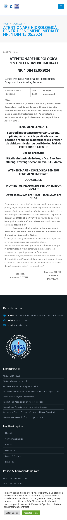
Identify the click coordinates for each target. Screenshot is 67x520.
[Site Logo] (11, 6)
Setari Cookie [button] (12, 512)
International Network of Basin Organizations (23, 417)
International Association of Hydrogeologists (23, 402)
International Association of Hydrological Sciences (25, 407)
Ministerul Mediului (11, 376)
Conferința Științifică (14, 439)
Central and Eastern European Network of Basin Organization (30, 412)
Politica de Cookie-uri (12, 483)
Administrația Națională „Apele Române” (21, 386)
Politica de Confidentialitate (15, 478)
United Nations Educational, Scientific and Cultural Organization (31, 391)
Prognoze (9, 462)
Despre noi (10, 450)
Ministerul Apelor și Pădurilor (16, 381)
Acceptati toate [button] (31, 512)
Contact (8, 444)
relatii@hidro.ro (21, 325)
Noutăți (8, 433)
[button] (61, 6)
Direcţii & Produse (13, 456)
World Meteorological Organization (18, 396)
